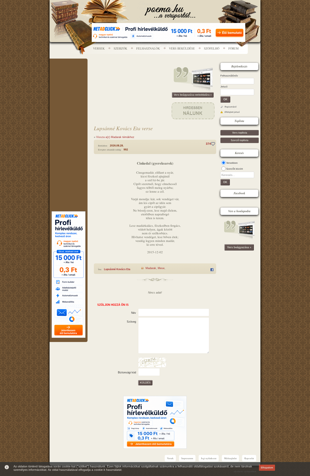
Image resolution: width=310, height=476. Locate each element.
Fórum (233, 48)
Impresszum (187, 458)
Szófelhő (211, 48)
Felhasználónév (229, 75)
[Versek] (169, 12)
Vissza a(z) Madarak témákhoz (115, 137)
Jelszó (224, 86)
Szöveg (131, 321)
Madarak (151, 268)
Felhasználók (148, 48)
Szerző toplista (239, 140)
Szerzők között (234, 169)
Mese (161, 268)
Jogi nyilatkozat (208, 458)
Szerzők (120, 48)
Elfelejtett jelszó (232, 112)
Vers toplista (239, 132)
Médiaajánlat (230, 458)
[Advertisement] (68, 71)
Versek (99, 48)
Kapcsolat (249, 458)
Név (133, 312)
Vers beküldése (182, 48)
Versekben (232, 163)
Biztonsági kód (127, 372)
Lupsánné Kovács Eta (117, 269)
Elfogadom (267, 467)
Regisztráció (231, 107)
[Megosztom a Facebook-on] (212, 270)
